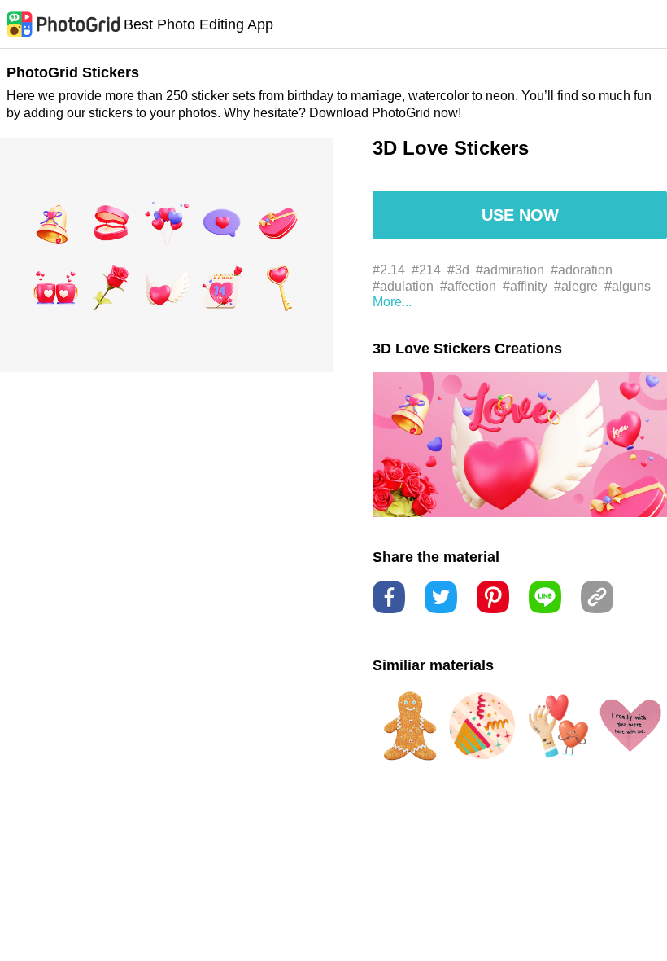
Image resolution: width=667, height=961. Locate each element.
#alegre (576, 286)
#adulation (403, 286)
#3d (458, 270)
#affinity (525, 286)
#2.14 (389, 270)
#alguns (627, 286)
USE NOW (520, 215)
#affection (468, 286)
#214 (426, 270)
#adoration (582, 270)
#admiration (510, 270)
